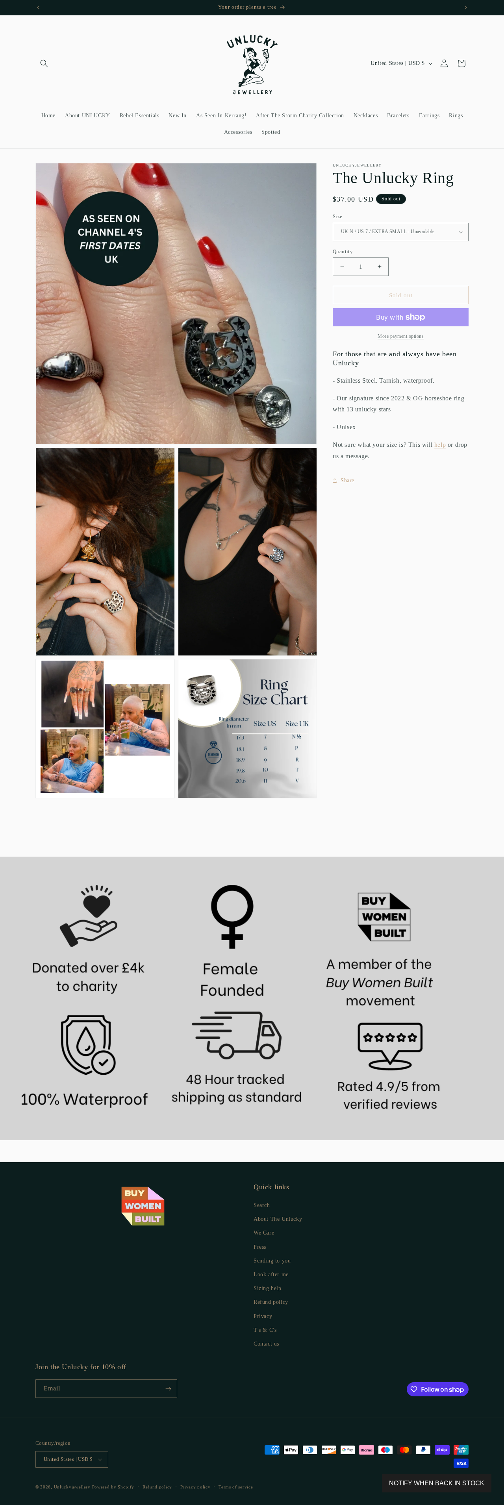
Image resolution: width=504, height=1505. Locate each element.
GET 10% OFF (252, 764)
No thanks (252, 787)
